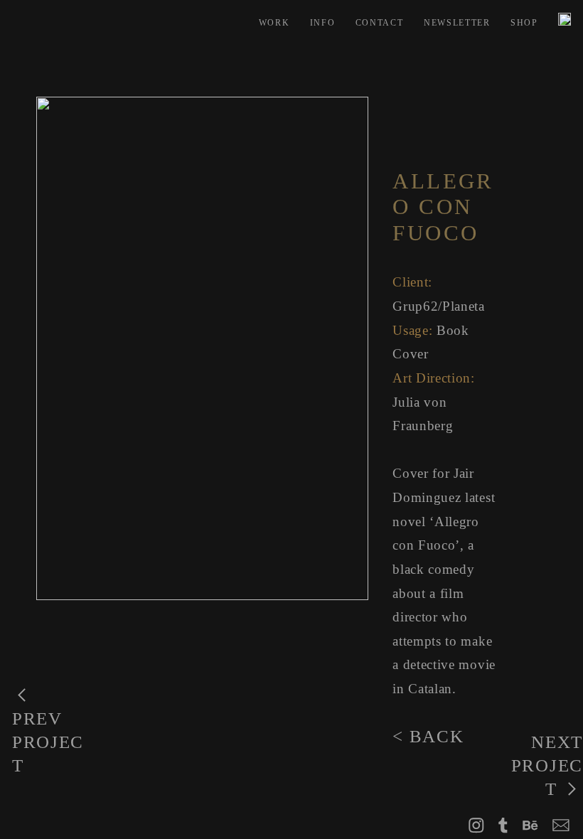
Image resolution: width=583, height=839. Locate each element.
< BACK (428, 736)
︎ (503, 825)
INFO (323, 23)
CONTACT (379, 23)
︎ (476, 825)
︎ (530, 825)
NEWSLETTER (457, 23)
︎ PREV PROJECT (48, 730)
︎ (561, 825)
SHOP (524, 23)
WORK (274, 23)
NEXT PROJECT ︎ (547, 765)
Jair (464, 473)
